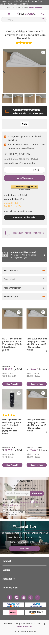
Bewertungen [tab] (11, 296)
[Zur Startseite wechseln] (26, 13)
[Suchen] (43, 19)
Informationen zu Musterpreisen (18, 211)
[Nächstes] (44, 71)
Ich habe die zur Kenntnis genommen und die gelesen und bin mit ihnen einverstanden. (24, 512)
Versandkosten (24, 626)
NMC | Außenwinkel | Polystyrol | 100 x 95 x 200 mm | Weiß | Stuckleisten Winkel (37, 344)
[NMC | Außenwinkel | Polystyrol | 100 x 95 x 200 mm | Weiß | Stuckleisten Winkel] (37, 318)
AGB (21, 512)
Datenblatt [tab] (9, 279)
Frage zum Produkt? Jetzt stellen (28, 232)
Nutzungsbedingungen (14, 505)
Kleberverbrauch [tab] (12, 287)
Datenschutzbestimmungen (24, 510)
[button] (24, 188)
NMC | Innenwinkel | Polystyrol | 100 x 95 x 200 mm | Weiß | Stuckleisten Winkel (12, 344)
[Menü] (3, 13)
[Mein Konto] (9, 13)
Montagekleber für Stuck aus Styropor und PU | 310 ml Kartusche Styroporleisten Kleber (11, 426)
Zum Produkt (12, 384)
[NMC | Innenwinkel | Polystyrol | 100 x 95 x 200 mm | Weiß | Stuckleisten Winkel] (12, 318)
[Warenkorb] (47, 11)
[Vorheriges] (4, 71)
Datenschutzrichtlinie (30, 502)
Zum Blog (24, 548)
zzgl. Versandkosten (25, 163)
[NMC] (24, 123)
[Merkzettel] (42, 13)
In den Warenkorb (24, 178)
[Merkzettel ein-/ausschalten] (43, 52)
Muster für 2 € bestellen (24, 217)
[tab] (24, 270)
